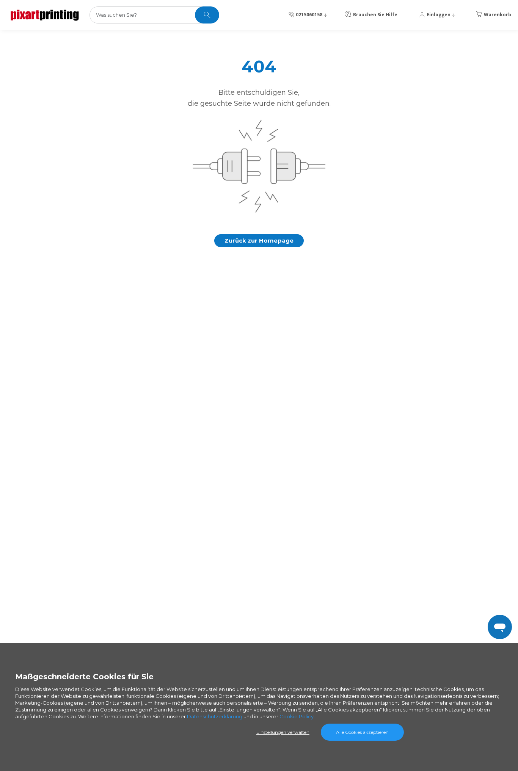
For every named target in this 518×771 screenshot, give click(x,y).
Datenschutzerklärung (214, 716)
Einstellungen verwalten (282, 732)
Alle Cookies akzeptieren (362, 732)
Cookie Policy (296, 716)
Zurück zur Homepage (259, 240)
